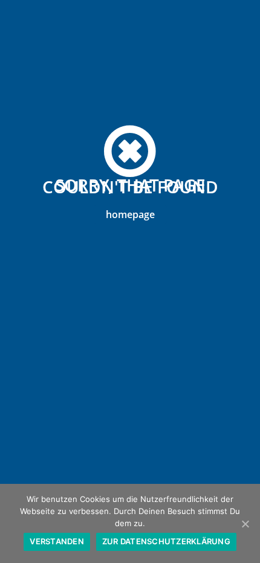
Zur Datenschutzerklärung (166, 541)
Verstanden (57, 541)
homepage (130, 214)
